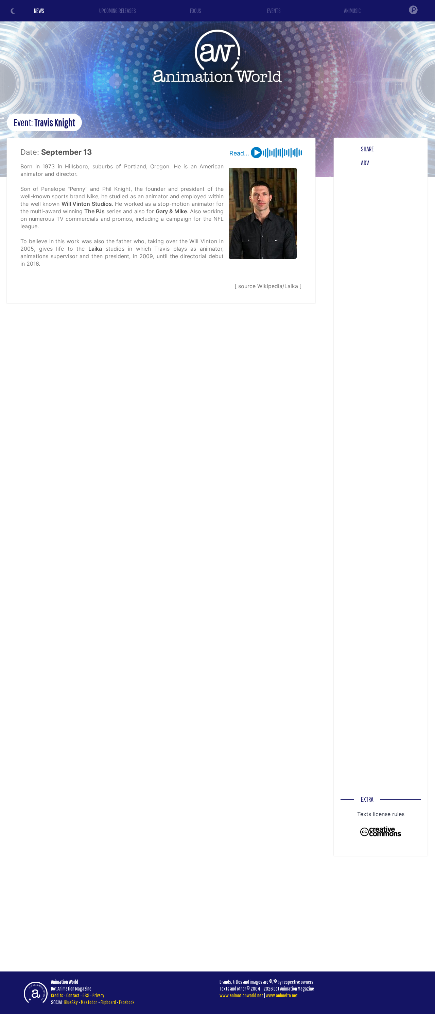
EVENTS (274, 10)
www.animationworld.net (241, 995)
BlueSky (71, 1002)
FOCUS (195, 10)
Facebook (127, 1002)
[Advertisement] (381, 272)
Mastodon (89, 1002)
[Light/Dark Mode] (13, 11)
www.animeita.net (282, 995)
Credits (57, 995)
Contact (73, 995)
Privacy (98, 995)
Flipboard (108, 1002)
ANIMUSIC (352, 10)
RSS (86, 995)
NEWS (39, 10)
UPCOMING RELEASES (117, 10)
